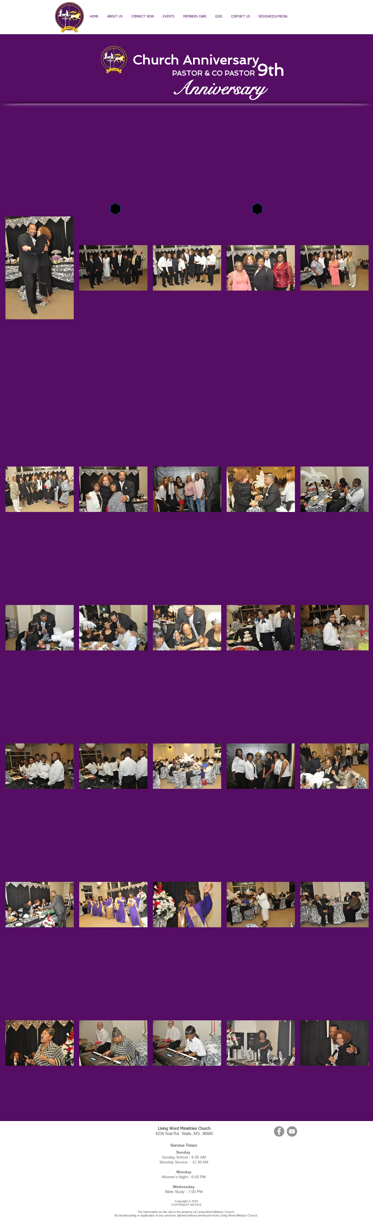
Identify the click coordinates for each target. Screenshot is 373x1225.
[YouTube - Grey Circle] (292, 1131)
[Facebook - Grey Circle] (279, 1131)
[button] (195, 17)
